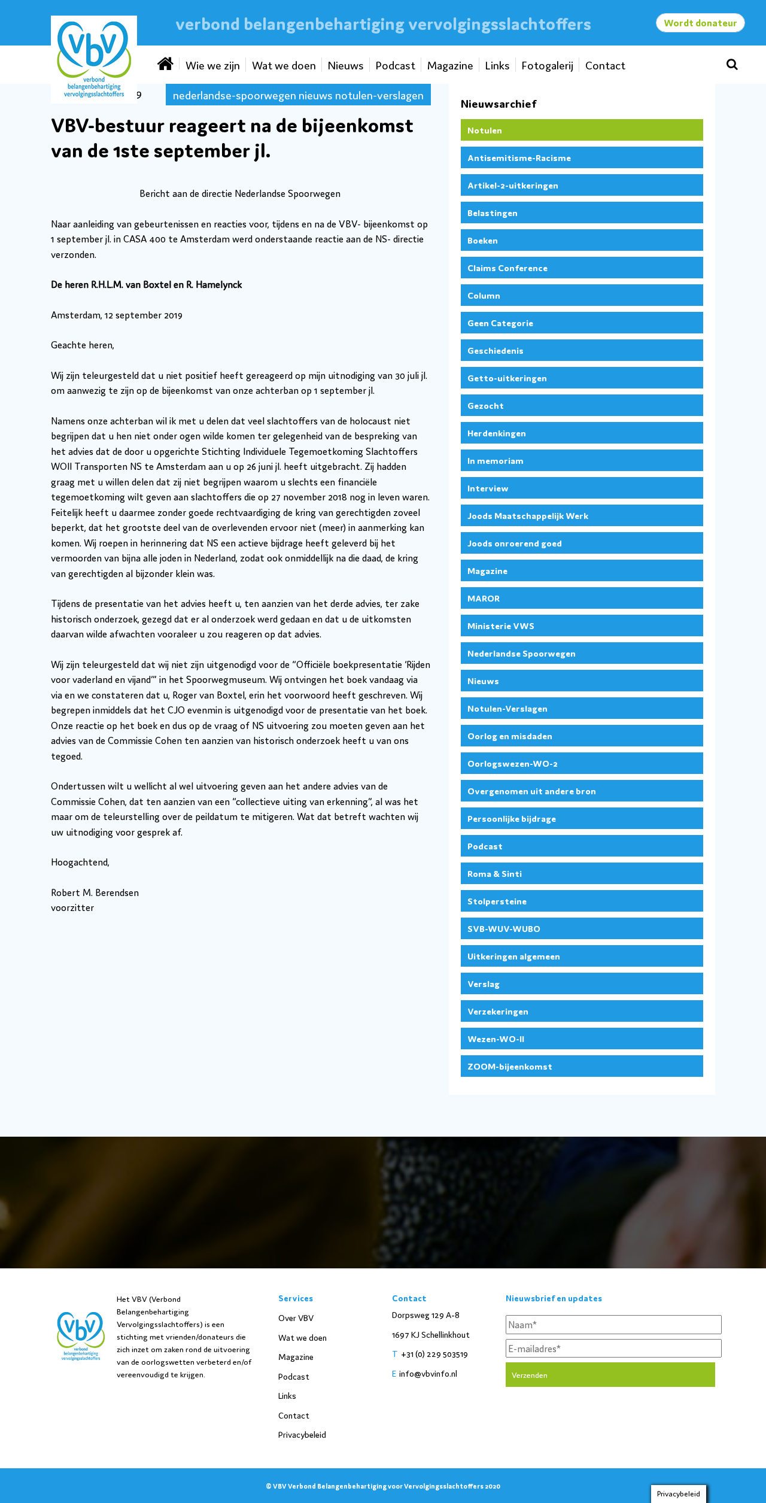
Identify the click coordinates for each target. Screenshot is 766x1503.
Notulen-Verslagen (507, 707)
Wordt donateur (700, 22)
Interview (488, 487)
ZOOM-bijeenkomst (509, 1065)
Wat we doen (284, 64)
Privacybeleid (302, 1434)
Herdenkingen (496, 432)
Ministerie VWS (500, 625)
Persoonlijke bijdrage (511, 818)
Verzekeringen (497, 1010)
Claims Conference (507, 267)
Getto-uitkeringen (507, 377)
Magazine (450, 64)
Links (497, 64)
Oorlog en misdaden (509, 735)
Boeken (482, 239)
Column (483, 294)
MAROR (483, 597)
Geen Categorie (500, 322)
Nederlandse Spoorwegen (521, 652)
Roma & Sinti (494, 873)
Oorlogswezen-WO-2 (512, 763)
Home (166, 63)
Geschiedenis (495, 350)
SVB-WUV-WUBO (503, 928)
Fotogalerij (547, 64)
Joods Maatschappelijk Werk (527, 515)
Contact (605, 64)
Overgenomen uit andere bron (531, 790)
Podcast (395, 64)
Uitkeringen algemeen (513, 955)
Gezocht (485, 405)
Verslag (483, 983)
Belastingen (492, 212)
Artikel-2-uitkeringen (512, 184)
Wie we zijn (213, 64)
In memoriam (495, 460)
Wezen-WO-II (495, 1038)
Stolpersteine (497, 900)
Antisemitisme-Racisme (519, 157)
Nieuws (346, 64)
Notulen (484, 129)
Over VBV (296, 1317)
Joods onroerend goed (514, 542)
